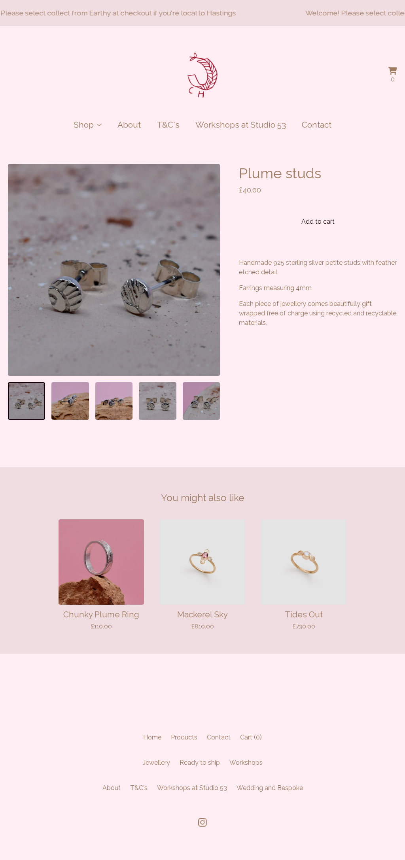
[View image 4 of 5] (157, 400)
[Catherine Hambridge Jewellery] (203, 75)
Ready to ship (200, 762)
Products (184, 737)
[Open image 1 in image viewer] (114, 270)
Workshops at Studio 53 (240, 125)
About (129, 125)
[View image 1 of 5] (26, 400)
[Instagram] (202, 822)
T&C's (168, 125)
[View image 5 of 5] (201, 400)
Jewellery (156, 762)
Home (152, 737)
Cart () (251, 737)
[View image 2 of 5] (70, 400)
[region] (202, 13)
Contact (316, 125)
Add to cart (318, 221)
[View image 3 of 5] (113, 400)
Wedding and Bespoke (270, 788)
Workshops (246, 762)
